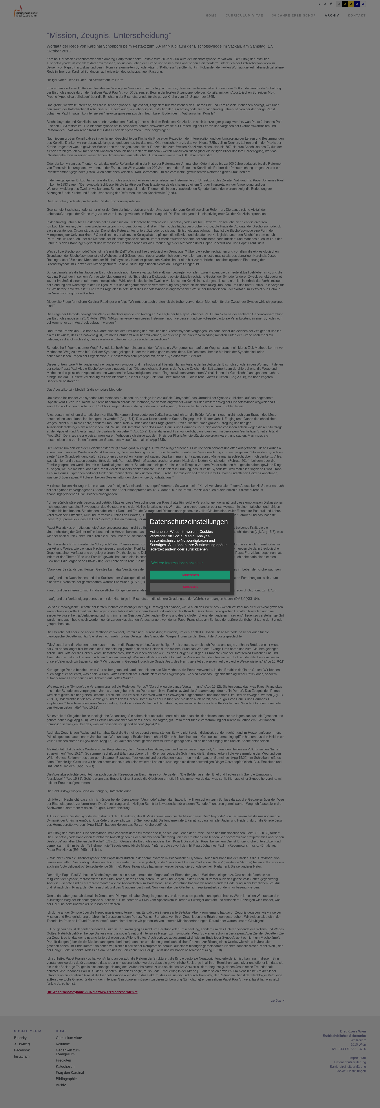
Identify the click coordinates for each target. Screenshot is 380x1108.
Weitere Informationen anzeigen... (179, 563)
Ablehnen (190, 587)
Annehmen (190, 575)
